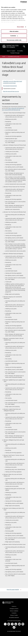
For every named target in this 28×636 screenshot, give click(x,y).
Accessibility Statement (14, 617)
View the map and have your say (11, 91)
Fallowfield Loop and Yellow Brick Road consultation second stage (12, 82)
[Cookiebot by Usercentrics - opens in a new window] (20, 2)
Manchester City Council (13, 45)
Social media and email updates (14, 620)
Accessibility (20, 50)
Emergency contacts (14, 608)
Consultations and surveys (13, 56)
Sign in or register (11, 50)
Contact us (14, 606)
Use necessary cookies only (14, 40)
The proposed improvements (10, 85)
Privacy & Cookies (14, 615)
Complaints (14, 613)
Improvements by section (9, 88)
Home (3, 56)
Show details (20, 26)
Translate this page (14, 53)
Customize (13, 35)
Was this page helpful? (13, 589)
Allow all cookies (14, 31)
